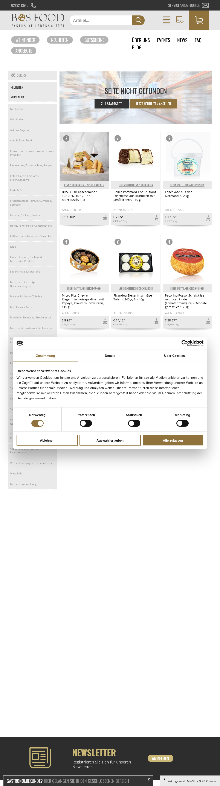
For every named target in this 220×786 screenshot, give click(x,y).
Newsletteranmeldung (23, 484)
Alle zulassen (173, 440)
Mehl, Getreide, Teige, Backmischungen (23, 284)
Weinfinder (25, 40)
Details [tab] (110, 355)
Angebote (23, 50)
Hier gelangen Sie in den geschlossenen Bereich (68, 781)
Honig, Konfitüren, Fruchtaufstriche (31, 225)
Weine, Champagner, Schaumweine (31, 463)
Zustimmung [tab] (45, 355)
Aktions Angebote (20, 130)
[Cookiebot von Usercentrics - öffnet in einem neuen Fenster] (184, 343)
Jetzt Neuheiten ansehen (153, 103)
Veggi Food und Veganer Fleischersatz (24, 450)
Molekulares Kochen (22, 307)
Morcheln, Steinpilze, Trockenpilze (30, 317)
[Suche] (138, 20)
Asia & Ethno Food (21, 140)
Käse (13, 246)
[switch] (86, 423)
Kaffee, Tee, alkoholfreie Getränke (30, 236)
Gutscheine (94, 40)
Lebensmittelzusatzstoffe (25, 271)
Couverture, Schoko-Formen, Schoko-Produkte (32, 153)
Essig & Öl (16, 190)
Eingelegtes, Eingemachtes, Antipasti (32, 165)
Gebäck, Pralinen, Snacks (25, 215)
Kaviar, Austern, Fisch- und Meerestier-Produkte (26, 259)
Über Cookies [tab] (174, 355)
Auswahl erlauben (110, 440)
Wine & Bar (17, 473)
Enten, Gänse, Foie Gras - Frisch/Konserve (25, 178)
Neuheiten (60, 40)
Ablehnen (47, 440)
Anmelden (160, 758)
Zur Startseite (111, 103)
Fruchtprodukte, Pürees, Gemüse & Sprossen (31, 202)
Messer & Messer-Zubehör (26, 296)
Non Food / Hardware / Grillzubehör (31, 328)
